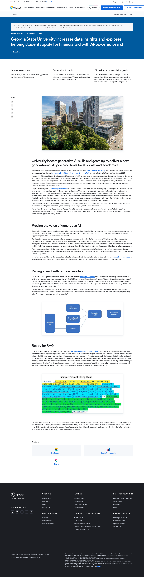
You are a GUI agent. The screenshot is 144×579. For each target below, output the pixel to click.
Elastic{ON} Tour (119, 521)
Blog (44, 504)
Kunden (15, 14)
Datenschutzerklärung (37, 554)
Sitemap (47, 554)
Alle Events (117, 527)
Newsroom (46, 507)
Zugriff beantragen (80, 504)
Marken (13, 554)
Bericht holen (50, 2)
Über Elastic (46, 498)
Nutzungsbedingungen (23, 554)
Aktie (115, 507)
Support (115, 2)
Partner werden (79, 507)
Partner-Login (78, 501)
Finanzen (116, 504)
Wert (131, 14)
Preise (71, 8)
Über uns (102, 2)
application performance (58, 189)
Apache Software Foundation (73, 563)
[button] (130, 26)
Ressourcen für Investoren (122, 498)
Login (132, 2)
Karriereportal (47, 521)
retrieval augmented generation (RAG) (85, 351)
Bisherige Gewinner (120, 518)
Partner (109, 2)
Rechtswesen (78, 518)
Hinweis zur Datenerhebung (73, 566)
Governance (117, 501)
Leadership (46, 501)
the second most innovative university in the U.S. (70, 173)
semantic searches (87, 277)
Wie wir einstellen (48, 524)
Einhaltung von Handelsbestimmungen (87, 527)
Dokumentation (80, 8)
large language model (122, 257)
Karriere (45, 518)
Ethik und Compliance (81, 529)
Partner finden (79, 498)
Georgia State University (96, 171)
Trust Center (78, 521)
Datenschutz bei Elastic (82, 524)
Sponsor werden (119, 524)
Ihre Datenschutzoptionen (89, 566)
